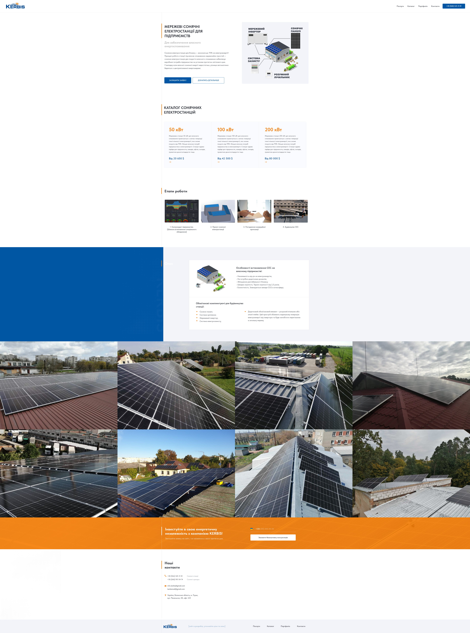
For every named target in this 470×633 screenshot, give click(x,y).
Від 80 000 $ (272, 158)
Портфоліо (423, 6)
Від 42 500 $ (225, 158)
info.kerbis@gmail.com (176, 586)
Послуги (400, 6)
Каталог (411, 6)
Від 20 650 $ (176, 158)
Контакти (435, 6)
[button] (177, 80)
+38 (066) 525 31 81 (175, 576)
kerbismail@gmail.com (176, 589)
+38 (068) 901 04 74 (175, 579)
